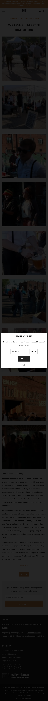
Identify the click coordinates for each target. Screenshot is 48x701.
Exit (23, 365)
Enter (24, 358)
